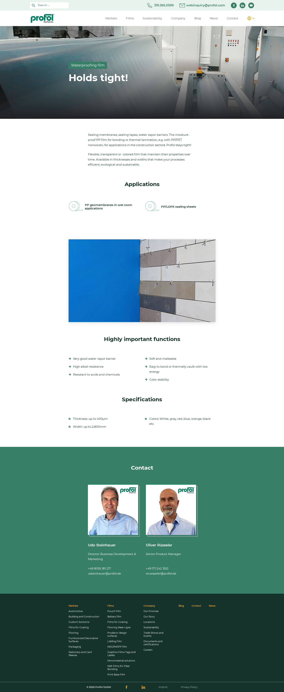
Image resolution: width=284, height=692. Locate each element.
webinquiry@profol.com (205, 5)
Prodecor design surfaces (117, 634)
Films (110, 605)
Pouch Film (114, 611)
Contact (196, 605)
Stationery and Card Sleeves (80, 654)
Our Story (149, 616)
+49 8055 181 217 (99, 568)
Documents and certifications (153, 643)
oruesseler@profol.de (161, 573)
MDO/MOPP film (117, 646)
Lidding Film (114, 641)
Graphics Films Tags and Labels (121, 654)
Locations (149, 622)
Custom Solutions (79, 622)
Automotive (76, 611)
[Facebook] (234, 5)
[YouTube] (251, 5)
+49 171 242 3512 (157, 568)
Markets (73, 605)
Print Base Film (116, 674)
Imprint (163, 687)
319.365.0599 (164, 5)
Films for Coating (79, 627)
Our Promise (151, 611)
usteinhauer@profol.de (104, 573)
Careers (148, 649)
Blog (181, 605)
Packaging (75, 646)
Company (149, 605)
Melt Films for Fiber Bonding (118, 668)
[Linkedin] (242, 5)
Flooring (73, 632)
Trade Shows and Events (153, 634)
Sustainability (151, 627)
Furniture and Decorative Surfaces (83, 640)
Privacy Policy (189, 687)
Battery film (114, 616)
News (212, 605)
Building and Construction (84, 616)
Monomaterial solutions (121, 660)
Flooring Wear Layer (119, 627)
